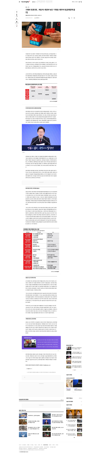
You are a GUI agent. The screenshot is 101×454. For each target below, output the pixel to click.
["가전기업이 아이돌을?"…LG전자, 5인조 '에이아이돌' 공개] (68, 354)
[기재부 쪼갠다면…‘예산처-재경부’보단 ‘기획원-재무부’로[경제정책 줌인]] (41, 35)
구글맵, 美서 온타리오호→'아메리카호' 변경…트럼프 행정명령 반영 (77, 357)
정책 (28, 7)
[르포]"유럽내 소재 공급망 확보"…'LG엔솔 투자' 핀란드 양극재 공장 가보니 (77, 366)
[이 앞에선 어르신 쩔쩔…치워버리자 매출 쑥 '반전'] (23, 424)
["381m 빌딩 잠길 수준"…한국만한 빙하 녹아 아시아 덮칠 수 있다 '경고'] (79, 422)
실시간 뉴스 (33, 1)
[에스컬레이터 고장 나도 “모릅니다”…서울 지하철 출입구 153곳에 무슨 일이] (23, 430)
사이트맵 (57, 444)
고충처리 (53, 444)
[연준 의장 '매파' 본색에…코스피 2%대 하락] (47, 430)
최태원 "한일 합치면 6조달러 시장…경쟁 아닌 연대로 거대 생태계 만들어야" (77, 362)
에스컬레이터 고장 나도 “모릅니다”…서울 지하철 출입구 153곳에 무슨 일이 (34, 428)
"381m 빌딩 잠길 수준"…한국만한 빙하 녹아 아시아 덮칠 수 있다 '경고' (72, 421)
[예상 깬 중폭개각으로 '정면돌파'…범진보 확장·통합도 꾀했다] (47, 424)
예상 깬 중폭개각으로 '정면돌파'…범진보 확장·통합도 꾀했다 (57, 422)
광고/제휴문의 (24, 444)
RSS (41, 444)
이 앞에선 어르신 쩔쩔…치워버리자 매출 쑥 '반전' (33, 422)
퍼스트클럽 (31, 444)
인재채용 (28, 444)
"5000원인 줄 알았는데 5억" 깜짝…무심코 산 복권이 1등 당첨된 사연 (72, 435)
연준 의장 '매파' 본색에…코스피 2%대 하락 (57, 428)
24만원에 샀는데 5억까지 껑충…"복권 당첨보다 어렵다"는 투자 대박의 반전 (48, 339)
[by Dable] (62, 400)
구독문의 (35, 444)
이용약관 (50, 444)
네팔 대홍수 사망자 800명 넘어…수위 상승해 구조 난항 (57, 415)
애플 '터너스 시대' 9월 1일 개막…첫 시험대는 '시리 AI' (76, 348)
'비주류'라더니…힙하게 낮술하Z (34, 415)
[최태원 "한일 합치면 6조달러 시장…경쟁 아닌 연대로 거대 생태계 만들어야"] (68, 363)
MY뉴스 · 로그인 (75, 1)
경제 (26, 7)
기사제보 (39, 444)
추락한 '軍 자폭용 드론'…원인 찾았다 (33, 434)
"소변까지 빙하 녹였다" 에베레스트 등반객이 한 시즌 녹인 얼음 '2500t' (47, 342)
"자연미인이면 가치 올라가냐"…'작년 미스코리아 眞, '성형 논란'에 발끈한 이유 (48, 346)
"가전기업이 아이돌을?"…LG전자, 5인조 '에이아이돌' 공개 (77, 353)
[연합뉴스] (41, 137)
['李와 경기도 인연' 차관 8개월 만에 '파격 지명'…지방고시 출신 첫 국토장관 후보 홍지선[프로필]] (79, 431)
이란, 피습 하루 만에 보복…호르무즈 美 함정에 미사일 (57, 434)
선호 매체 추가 (37, 17)
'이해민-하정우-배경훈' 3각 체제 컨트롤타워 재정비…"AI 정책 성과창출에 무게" (48, 344)
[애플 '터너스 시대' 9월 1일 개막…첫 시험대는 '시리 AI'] (68, 349)
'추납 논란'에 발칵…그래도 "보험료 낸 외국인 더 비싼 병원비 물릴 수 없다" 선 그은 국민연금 (75, 417)
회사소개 (20, 444)
